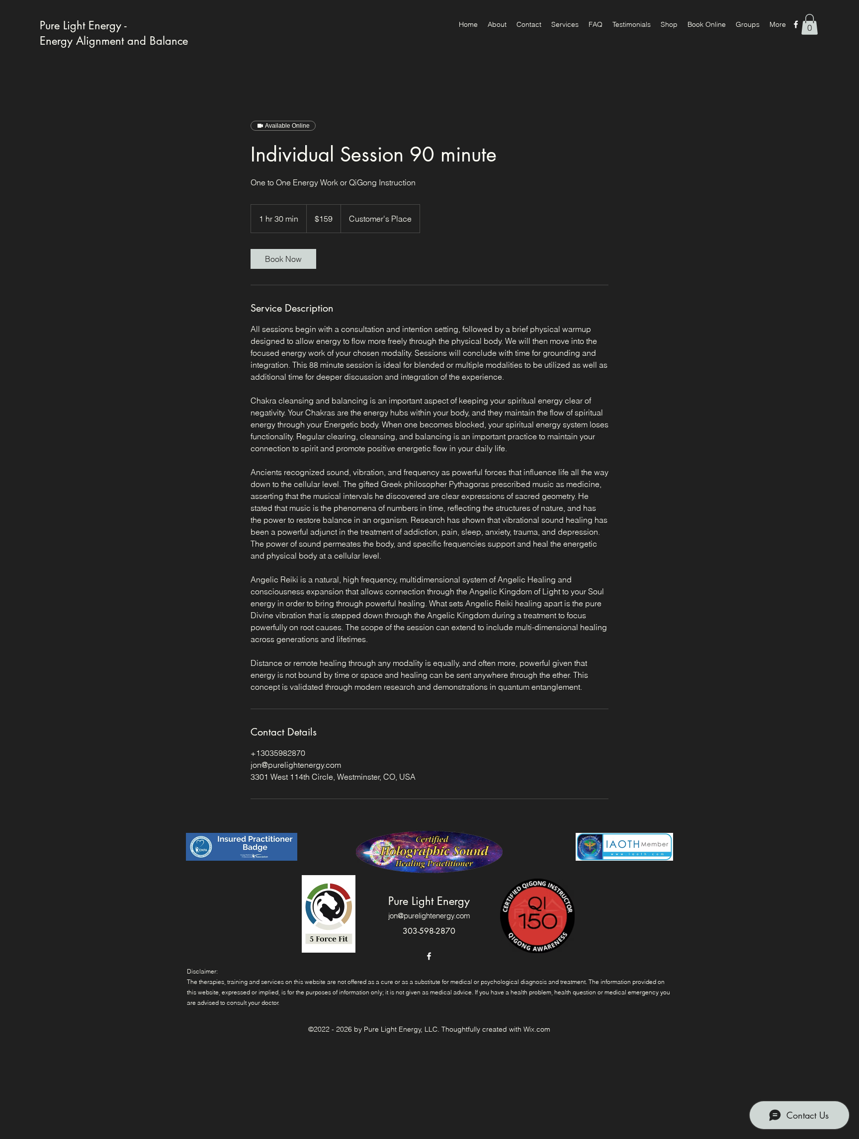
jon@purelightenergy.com (429, 915)
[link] (283, 259)
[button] (809, 24)
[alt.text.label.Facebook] (796, 24)
